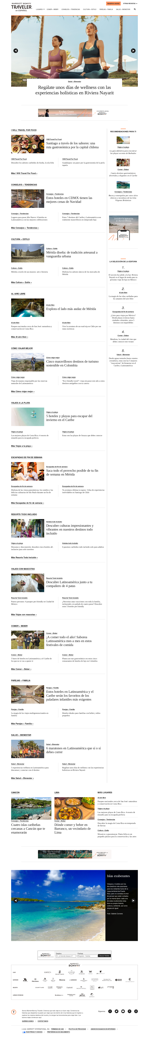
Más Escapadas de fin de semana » (27, 502)
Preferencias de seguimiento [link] (58, 1032)
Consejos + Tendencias (71, 9)
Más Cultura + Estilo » (21, 282)
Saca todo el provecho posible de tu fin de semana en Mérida (72, 472)
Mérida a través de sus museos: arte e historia (29, 272)
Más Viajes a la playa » (21, 445)
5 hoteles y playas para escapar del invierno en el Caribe (69, 418)
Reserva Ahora (113, 4)
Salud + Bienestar (123, 9)
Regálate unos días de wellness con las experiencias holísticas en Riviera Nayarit (74, 90)
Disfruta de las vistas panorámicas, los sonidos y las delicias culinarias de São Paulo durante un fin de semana (32, 492)
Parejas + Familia (106, 9)
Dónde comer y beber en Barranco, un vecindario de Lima (72, 828)
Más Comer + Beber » (21, 669)
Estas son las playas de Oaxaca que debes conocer (82, 435)
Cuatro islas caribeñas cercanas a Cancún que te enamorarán (28, 828)
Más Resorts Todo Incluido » (24, 557)
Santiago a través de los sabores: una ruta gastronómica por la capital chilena (72, 145)
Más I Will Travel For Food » (24, 173)
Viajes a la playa (20, 402)
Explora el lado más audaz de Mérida (71, 309)
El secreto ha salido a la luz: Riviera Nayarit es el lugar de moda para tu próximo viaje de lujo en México (123, 277)
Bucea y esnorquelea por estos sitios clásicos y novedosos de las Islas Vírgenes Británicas (123, 197)
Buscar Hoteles (104, 956)
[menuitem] (39, 9)
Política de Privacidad (77, 1029)
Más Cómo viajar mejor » (23, 391)
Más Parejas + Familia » (22, 723)
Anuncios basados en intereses (103, 1029)
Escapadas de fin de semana (26, 457)
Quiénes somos (28, 1021)
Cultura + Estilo (89, 9)
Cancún (15, 792)
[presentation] (15, 50)
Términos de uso (57, 1029)
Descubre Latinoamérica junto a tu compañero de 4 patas (69, 584)
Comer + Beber (52, 9)
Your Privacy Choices (33, 1032)
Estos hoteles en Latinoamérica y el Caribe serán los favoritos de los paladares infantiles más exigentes (69, 695)
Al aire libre (18, 293)
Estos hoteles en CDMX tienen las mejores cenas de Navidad (69, 200)
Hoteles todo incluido (54, 522)
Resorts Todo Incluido (24, 514)
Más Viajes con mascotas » (24, 614)
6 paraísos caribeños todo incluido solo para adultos (83, 547)
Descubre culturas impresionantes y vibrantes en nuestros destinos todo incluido (70, 529)
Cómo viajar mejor (22, 348)
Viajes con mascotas (23, 568)
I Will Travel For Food (23, 130)
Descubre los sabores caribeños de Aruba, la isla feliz (32, 163)
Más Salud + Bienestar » (22, 778)
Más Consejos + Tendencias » (25, 227)
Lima (56, 792)
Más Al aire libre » (19, 336)
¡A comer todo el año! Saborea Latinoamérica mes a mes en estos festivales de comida (69, 641)
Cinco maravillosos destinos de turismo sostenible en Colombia (72, 363)
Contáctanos (43, 1021)
